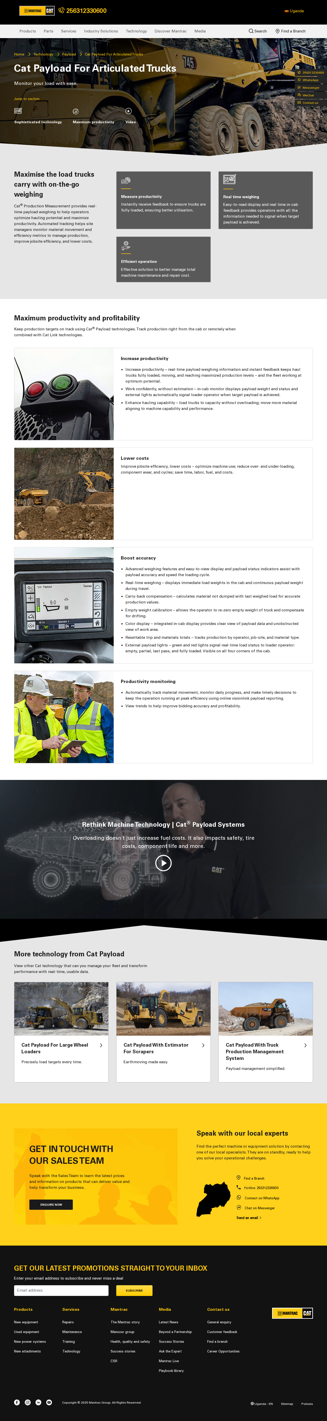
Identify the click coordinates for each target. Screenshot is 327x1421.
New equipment (26, 1322)
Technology (136, 31)
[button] (294, 11)
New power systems (30, 1342)
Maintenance (72, 1332)
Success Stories (171, 1342)
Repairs (68, 1322)
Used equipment (26, 1332)
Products (27, 31)
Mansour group (122, 1332)
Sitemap (287, 1404)
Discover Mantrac (171, 31)
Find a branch (217, 1342)
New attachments (27, 1351)
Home (19, 54)
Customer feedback (222, 1332)
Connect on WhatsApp (262, 1198)
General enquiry (219, 1322)
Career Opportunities (223, 1351)
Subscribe (134, 1290)
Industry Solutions (101, 31)
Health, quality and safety (130, 1342)
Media (200, 31)
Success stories (123, 1351)
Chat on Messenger (260, 1208)
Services (68, 31)
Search (260, 31)
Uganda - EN (263, 1404)
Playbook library (171, 1371)
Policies (307, 1404)
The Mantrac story (125, 1322)
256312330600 (86, 10)
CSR (114, 1361)
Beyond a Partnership (175, 1332)
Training (68, 1342)
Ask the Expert (170, 1351)
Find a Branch (293, 31)
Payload (69, 54)
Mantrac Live (169, 1361)
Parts (48, 31)
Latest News (168, 1322)
